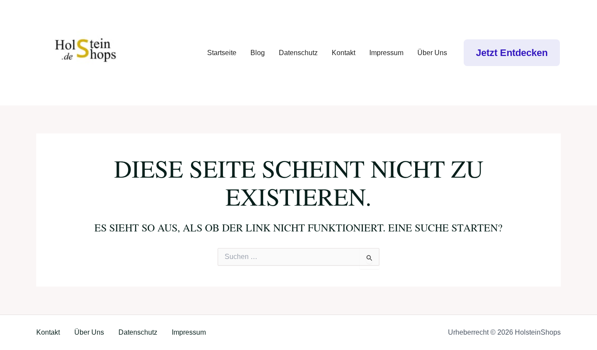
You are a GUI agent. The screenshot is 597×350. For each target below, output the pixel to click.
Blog (257, 52)
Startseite (221, 52)
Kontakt (343, 52)
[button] (512, 52)
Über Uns (432, 52)
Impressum (386, 52)
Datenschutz (298, 52)
